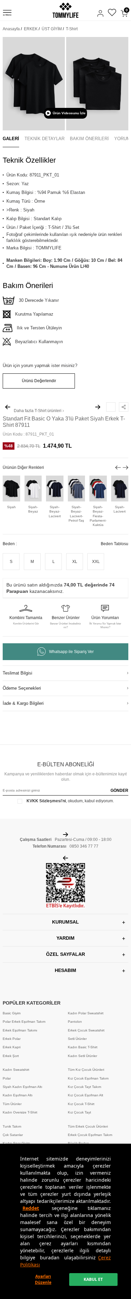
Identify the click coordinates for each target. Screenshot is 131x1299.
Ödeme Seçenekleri (22, 688)
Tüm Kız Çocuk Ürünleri (86, 1069)
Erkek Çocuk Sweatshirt (86, 1030)
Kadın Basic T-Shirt (82, 1047)
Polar (7, 1078)
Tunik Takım (12, 1126)
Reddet (31, 1208)
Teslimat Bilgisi (17, 673)
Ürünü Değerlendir (39, 380)
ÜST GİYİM (52, 29)
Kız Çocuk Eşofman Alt (85, 1095)
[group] (34, 83)
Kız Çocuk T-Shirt (81, 1104)
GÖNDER (119, 790)
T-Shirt (72, 29)
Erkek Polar (11, 1039)
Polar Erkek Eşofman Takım (24, 1021)
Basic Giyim (11, 1013)
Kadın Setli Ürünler (82, 1056)
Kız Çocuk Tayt (79, 1112)
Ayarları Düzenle (43, 1279)
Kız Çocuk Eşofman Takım (88, 1078)
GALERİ (11, 138)
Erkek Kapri (11, 1047)
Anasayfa (11, 29)
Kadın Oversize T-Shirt (20, 1112)
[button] (11, 84)
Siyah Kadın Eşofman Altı (22, 1087)
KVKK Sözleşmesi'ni (46, 801)
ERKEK (31, 29)
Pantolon (75, 1021)
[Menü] (7, 14)
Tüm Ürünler (12, 1104)
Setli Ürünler (77, 1039)
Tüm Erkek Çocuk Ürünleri (88, 1126)
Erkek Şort (11, 1056)
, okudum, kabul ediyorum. (70, 801)
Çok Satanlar (13, 1135)
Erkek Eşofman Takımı (20, 1030)
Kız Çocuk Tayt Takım (84, 1087)
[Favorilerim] (112, 13)
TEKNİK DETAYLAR (44, 138)
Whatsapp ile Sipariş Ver (71, 651)
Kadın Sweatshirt (16, 1069)
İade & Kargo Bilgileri (23, 703)
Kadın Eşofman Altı (18, 1095)
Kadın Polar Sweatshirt (85, 1013)
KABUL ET (93, 1279)
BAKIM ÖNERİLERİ (89, 138)
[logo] (65, 10)
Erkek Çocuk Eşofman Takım (90, 1135)
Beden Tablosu (114, 543)
